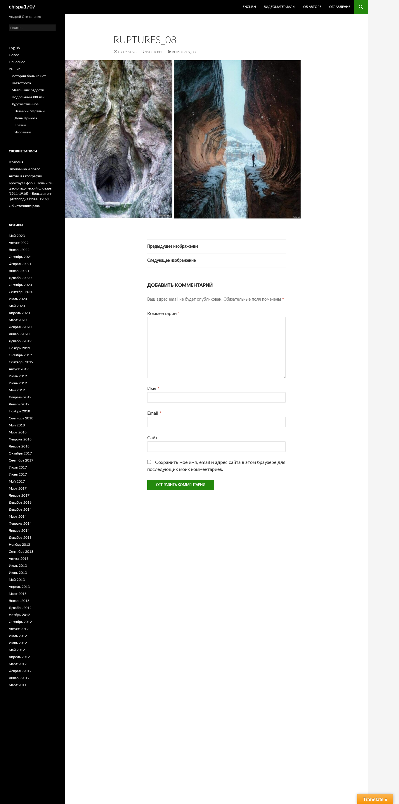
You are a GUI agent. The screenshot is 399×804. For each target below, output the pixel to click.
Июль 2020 (18, 299)
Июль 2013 (18, 565)
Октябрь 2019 (20, 355)
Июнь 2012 (18, 643)
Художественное (25, 104)
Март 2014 (18, 516)
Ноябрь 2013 (19, 544)
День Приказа (26, 118)
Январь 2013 (19, 600)
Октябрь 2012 (20, 622)
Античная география (25, 176)
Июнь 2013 (18, 572)
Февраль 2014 (20, 523)
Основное (17, 62)
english (249, 6)
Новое (14, 55)
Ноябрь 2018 (19, 411)
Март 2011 (18, 685)
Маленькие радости (28, 90)
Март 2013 (18, 593)
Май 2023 (17, 235)
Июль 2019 (18, 376)
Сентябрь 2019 (21, 362)
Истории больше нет (29, 76)
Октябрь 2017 (20, 453)
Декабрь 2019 (20, 341)
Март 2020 (18, 320)
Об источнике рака (24, 206)
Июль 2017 (18, 467)
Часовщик (23, 132)
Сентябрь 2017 (21, 460)
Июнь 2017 (18, 474)
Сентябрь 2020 (21, 292)
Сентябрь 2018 (21, 418)
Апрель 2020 (19, 313)
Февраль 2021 (20, 264)
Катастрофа (21, 83)
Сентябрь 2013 (21, 551)
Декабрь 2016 (20, 502)
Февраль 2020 (20, 327)
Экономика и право (24, 169)
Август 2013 (19, 558)
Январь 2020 (19, 334)
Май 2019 (17, 390)
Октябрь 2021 (20, 257)
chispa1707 (22, 7)
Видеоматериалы (279, 6)
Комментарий (163, 313)
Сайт (152, 437)
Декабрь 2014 (20, 509)
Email (154, 413)
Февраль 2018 (20, 439)
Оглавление (339, 6)
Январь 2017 (19, 495)
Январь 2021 (19, 271)
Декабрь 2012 (20, 608)
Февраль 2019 (20, 397)
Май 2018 (17, 425)
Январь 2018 (19, 446)
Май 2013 (17, 579)
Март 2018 (18, 432)
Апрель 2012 (19, 657)
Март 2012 (18, 664)
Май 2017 (17, 481)
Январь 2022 (19, 250)
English (14, 48)
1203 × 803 (154, 52)
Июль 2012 (18, 636)
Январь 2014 (19, 530)
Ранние (14, 69)
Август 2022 (19, 243)
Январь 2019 (19, 404)
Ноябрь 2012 (19, 615)
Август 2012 (19, 629)
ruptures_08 (184, 52)
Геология (16, 162)
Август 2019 (19, 369)
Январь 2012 (19, 678)
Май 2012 (17, 650)
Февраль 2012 (20, 671)
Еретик (20, 125)
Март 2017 (18, 488)
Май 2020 (17, 306)
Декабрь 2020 (20, 278)
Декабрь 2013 (20, 537)
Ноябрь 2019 (19, 348)
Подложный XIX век (28, 97)
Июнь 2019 (18, 383)
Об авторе (312, 6)
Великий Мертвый (30, 111)
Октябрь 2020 (20, 285)
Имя (153, 388)
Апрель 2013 (19, 586)
